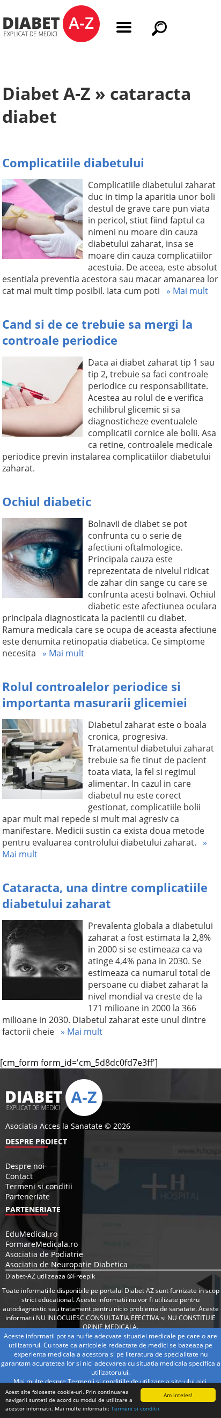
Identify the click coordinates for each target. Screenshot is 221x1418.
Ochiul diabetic (46, 501)
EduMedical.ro (31, 1234)
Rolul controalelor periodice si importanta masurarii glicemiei (94, 694)
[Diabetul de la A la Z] (51, 25)
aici (201, 1381)
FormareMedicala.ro (41, 1244)
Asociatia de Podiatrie (44, 1254)
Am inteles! (178, 1395)
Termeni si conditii (135, 1408)
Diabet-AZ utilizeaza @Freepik (50, 1276)
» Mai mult (184, 291)
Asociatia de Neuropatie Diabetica (66, 1264)
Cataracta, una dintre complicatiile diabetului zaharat (105, 895)
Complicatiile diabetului (73, 162)
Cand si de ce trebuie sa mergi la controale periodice (97, 332)
